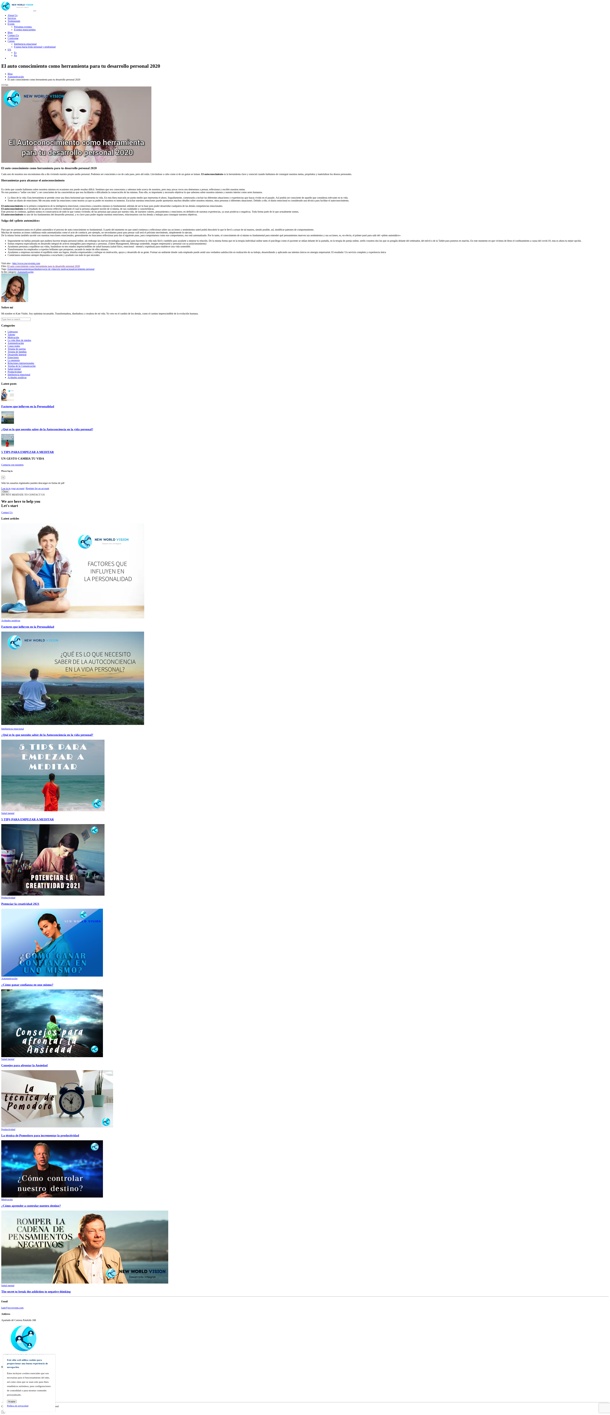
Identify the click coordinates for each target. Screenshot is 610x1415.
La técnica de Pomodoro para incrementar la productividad (40, 1135)
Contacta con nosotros (12, 464)
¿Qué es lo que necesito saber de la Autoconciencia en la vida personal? (47, 429)
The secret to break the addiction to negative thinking (36, 1291)
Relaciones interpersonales (21, 363)
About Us (12, 15)
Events (11, 24)
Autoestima (13, 269)
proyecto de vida (47, 269)
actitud (35, 269)
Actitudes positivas (17, 377)
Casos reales (14, 346)
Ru (15, 55)
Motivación (13, 337)
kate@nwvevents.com (12, 1307)
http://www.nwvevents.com (26, 263)
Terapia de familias (17, 351)
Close (5, 491)
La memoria (14, 360)
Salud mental (14, 369)
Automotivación (16, 76)
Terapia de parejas (17, 349)
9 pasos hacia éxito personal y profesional (35, 46)
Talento (11, 334)
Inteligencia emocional (25, 44)
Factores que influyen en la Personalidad (27, 406)
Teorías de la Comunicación (22, 366)
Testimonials (14, 21)
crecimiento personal (84, 269)
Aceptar (11, 1401)
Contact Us (13, 35)
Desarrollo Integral (17, 354)
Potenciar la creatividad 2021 (20, 903)
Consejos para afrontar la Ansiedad (24, 1065)
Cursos (11, 41)
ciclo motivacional (64, 269)
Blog (10, 32)
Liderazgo (13, 331)
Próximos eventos (23, 26)
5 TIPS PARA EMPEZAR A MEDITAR (27, 452)
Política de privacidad (17, 1406)
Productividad (15, 371)
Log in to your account (12, 488)
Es (15, 52)
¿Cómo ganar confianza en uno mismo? (27, 984)
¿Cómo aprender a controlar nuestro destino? (31, 1205)
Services (12, 18)
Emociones (13, 357)
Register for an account (37, 488)
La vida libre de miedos (19, 340)
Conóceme (13, 38)
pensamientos (25, 269)
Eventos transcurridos (25, 29)
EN (9, 49)
